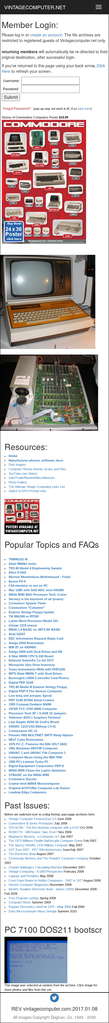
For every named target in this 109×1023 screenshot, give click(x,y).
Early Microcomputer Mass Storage (33, 911)
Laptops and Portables (24, 876)
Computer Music (20, 902)
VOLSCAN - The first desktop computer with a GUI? (44, 827)
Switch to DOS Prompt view (27, 491)
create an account (46, 35)
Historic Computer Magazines (29, 884)
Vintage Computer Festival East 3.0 (32, 819)
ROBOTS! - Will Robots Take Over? (33, 832)
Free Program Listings (24, 898)
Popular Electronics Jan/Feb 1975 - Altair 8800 (40, 906)
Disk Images (17, 464)
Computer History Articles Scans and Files (37, 469)
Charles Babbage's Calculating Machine (35, 867)
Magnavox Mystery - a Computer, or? (34, 836)
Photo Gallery (18, 482)
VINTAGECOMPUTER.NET (35, 7)
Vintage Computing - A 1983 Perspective (36, 871)
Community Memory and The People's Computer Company (49, 858)
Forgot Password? (17, 109)
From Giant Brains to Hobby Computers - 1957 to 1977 (46, 880)
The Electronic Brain (22, 854)
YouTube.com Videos (23, 473)
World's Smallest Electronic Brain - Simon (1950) (41, 889)
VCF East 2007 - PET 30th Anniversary (35, 849)
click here (84, 108)
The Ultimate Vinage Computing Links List (37, 486)
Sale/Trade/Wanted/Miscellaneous (32, 477)
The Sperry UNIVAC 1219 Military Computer (38, 845)
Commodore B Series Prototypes (31, 823)
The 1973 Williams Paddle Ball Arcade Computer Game (46, 840)
